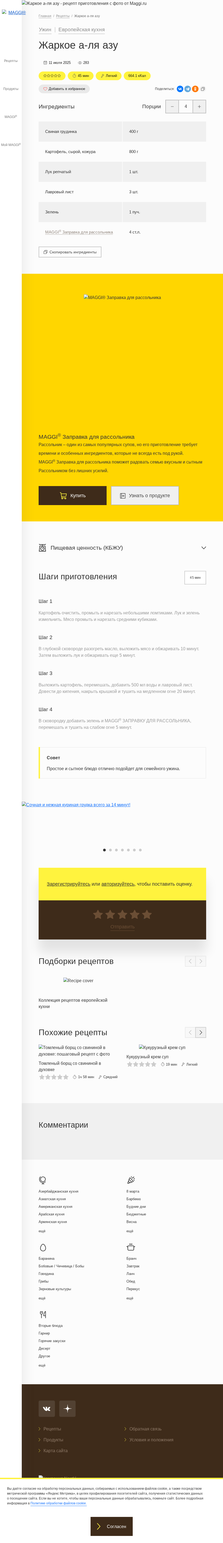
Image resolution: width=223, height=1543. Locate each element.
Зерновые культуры (55, 1289)
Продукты (10, 89)
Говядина (46, 1274)
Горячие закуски (52, 1341)
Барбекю (133, 1199)
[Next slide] (200, 961)
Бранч (131, 1258)
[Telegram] (187, 89)
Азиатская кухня (52, 1199)
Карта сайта (56, 1450)
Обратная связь (145, 1429)
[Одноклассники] (195, 89)
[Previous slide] (190, 961)
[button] (104, 850)
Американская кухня (55, 1207)
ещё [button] (42, 1231)
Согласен (116, 1526)
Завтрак (133, 1266)
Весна (131, 1222)
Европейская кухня (81, 29)
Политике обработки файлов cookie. (58, 1503)
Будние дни (136, 1207)
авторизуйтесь (117, 884)
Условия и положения (151, 1440)
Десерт (44, 1348)
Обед (130, 1281)
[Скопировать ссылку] (203, 89)
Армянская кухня (53, 1222)
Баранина (46, 1258)
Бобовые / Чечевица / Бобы (61, 1266)
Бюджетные (136, 1214)
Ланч (130, 1274)
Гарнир (44, 1333)
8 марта (132, 1191)
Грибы (43, 1281)
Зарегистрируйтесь (68, 884)
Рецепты (11, 61)
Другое (44, 1356)
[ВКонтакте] (180, 89)
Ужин (45, 29)
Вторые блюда (51, 1326)
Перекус (133, 1289)
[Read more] (78, 992)
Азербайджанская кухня (58, 1191)
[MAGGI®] (11, 17)
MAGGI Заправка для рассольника (79, 232)
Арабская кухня (51, 1214)
